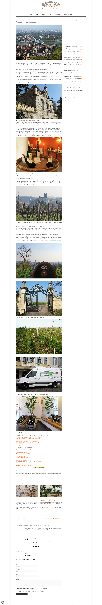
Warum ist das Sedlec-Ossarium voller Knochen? (25, 462)
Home (30, 14)
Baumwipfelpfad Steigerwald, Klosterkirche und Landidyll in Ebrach (29, 445)
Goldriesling (31, 134)
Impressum (69, 603)
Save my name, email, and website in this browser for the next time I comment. (31, 588)
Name (17, 564)
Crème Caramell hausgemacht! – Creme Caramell (72, 78)
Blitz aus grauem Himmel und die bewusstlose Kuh (25, 451)
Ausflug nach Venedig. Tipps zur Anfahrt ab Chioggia (72, 79)
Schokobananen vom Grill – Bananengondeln (71, 59)
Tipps (50, 14)
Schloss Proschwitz (27, 175)
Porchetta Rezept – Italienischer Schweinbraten (71, 76)
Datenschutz (76, 603)
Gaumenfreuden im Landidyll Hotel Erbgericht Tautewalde (27, 441)
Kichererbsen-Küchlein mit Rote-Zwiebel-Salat (71, 62)
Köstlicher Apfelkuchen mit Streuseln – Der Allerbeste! (72, 51)
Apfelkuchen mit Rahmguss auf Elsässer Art (71, 72)
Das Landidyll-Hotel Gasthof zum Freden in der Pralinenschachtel (28, 437)
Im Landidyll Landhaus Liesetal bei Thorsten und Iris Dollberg (27, 442)
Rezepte (36, 14)
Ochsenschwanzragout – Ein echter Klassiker (71, 81)
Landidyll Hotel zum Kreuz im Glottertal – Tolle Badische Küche (28, 438)
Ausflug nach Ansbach (20, 456)
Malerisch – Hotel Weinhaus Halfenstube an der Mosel (26, 439)
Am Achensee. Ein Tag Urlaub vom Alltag (24, 465)
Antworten (29, 534)
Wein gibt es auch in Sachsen (21, 458)
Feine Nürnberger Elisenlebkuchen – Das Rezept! (72, 64)
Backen (43, 14)
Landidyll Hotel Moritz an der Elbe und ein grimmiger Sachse (27, 443)
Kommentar (17, 579)
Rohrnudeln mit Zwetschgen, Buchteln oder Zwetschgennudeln (74, 73)
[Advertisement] (75, 31)
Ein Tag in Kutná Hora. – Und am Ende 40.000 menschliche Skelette (29, 461)
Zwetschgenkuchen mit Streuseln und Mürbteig (71, 46)
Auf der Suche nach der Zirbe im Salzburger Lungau (26, 464)
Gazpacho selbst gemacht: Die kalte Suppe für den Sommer (73, 90)
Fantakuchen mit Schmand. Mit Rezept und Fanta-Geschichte (74, 54)
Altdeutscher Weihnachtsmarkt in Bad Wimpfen (25, 449)
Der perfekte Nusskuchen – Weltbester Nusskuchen (72, 57)
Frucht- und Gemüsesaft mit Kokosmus (52, 518)
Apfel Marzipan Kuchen (68, 53)
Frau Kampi (18, 528)
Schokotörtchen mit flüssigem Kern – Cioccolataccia (72, 68)
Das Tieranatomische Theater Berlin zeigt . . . (24, 452)
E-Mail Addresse (18, 569)
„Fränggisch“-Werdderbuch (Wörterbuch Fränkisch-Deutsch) (73, 48)
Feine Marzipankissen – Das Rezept (69, 70)
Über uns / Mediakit (68, 14)
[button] (2, 602)
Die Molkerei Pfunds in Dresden (22, 457)
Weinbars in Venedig (21, 518)
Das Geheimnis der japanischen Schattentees (71, 97)
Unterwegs (57, 14)
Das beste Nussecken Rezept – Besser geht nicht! (72, 49)
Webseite (17, 574)
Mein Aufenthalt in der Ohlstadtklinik (23, 453)
